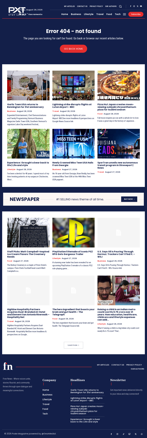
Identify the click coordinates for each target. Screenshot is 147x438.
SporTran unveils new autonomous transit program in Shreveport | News (117, 165)
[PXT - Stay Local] (8, 366)
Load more (72, 345)
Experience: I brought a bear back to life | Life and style (28, 164)
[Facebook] (130, 6)
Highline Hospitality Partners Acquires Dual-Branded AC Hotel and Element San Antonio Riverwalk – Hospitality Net (28, 313)
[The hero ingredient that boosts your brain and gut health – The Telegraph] (73, 290)
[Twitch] (129, 434)
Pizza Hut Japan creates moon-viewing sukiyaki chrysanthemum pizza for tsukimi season (116, 107)
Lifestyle (11, 169)
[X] (137, 6)
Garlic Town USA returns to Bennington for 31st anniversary (25, 106)
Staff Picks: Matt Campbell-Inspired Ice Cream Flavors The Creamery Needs (28, 254)
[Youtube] (141, 6)
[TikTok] (123, 434)
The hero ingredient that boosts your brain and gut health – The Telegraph (73, 312)
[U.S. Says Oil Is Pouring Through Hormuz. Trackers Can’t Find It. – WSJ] (118, 232)
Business (11, 111)
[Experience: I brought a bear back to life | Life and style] (28, 144)
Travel (55, 111)
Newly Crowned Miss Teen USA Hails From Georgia (72, 164)
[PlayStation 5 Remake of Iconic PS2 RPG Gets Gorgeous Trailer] (73, 232)
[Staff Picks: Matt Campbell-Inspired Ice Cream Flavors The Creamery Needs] (28, 232)
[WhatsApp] (142, 434)
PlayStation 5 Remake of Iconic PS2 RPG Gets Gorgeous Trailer (72, 253)
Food (99, 114)
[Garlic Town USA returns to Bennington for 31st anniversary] (28, 85)
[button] (120, 6)
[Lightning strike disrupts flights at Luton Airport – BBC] (73, 85)
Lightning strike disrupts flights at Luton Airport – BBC (72, 106)
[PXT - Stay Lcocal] (9, 11)
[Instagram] (134, 6)
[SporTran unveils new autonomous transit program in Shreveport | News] (118, 144)
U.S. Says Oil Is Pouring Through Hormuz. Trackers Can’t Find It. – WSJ (116, 254)
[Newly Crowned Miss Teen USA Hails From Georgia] (73, 144)
